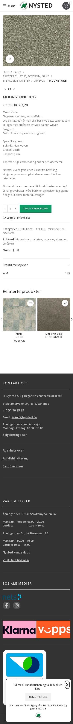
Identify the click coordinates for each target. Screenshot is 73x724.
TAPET (17, 72)
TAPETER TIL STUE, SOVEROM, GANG (26, 76)
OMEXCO (39, 80)
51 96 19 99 (16, 410)
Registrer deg (38, 697)
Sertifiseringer (13, 466)
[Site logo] (36, 5)
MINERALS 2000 (53, 334)
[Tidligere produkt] (5, 88)
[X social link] (18, 250)
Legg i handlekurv (35, 208)
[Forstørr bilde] (10, 59)
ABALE (19, 334)
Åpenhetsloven (13, 450)
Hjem (6, 72)
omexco (49, 239)
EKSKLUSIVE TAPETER (16, 80)
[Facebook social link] (13, 250)
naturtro (37, 239)
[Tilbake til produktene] (9, 88)
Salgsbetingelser (15, 435)
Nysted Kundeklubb (16, 552)
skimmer (61, 239)
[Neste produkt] (14, 88)
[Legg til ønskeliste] (30, 303)
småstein (8, 243)
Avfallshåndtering (15, 458)
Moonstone (22, 239)
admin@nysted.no (24, 417)
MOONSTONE (58, 80)
